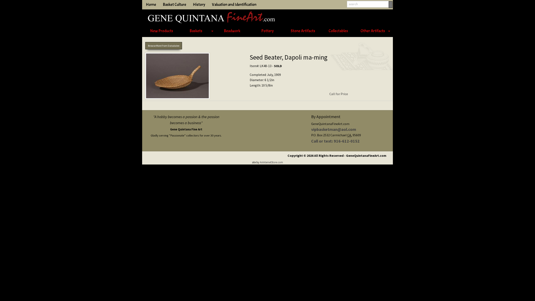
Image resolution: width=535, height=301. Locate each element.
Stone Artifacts (303, 30)
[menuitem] (161, 31)
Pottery (267, 30)
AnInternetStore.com (271, 162)
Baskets (196, 30)
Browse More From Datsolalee (163, 45)
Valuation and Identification (234, 4)
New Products (161, 30)
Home (151, 4)
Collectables (338, 30)
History (199, 4)
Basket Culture (174, 4)
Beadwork (232, 30)
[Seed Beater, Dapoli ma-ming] (194, 77)
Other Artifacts (372, 30)
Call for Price (338, 94)
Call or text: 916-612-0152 (335, 141)
